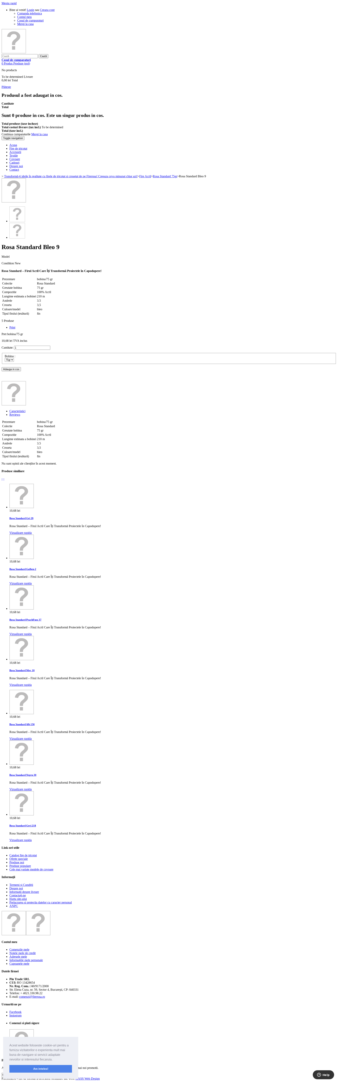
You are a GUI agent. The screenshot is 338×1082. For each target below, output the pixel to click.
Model (6, 256)
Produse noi (16, 862)
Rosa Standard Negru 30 (22, 774)
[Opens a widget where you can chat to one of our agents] (323, 1075)
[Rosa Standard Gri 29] (21, 507)
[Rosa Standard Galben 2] (21, 558)
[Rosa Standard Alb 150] (21, 713)
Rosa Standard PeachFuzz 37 (25, 619)
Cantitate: (7, 347)
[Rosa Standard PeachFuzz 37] (21, 608)
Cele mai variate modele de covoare (31, 869)
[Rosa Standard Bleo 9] (14, 201)
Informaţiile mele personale (26, 960)
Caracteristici (17, 411)
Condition (8, 263)
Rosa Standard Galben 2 (22, 569)
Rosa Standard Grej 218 (22, 825)
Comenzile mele (19, 949)
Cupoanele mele (19, 963)
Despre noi (16, 888)
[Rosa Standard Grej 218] (21, 814)
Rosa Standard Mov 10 (22, 670)
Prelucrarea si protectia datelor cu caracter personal (40, 902)
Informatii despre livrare (24, 892)
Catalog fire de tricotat (23, 855)
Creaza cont (47, 10)
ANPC (13, 906)
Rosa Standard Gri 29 (21, 518)
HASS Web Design (88, 1078)
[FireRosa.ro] (14, 52)
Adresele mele (18, 956)
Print (12, 327)
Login (30, 10)
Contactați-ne (17, 895)
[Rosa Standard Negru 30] (21, 763)
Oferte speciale (18, 858)
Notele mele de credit (22, 953)
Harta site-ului (18, 899)
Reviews (14, 414)
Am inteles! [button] (40, 1068)
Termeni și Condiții (21, 884)
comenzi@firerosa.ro (32, 996)
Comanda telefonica (29, 13)
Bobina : (10, 356)
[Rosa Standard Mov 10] (21, 659)
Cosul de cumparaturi (30, 20)
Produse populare (20, 866)
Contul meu (24, 17)
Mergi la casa (25, 24)
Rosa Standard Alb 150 (22, 724)
